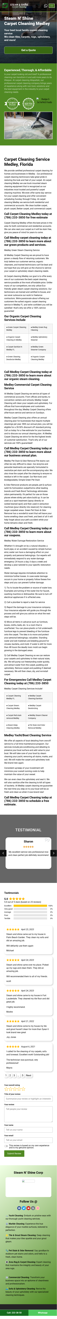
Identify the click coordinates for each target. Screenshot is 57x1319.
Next (28, 1075)
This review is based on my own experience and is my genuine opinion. (29, 1147)
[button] (28, 125)
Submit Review (14, 1153)
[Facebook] (19, 1208)
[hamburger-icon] (52, 6)
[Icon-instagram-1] (38, 1208)
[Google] (33, 1208)
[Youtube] (28, 1208)
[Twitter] (24, 1208)
